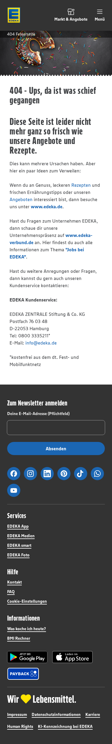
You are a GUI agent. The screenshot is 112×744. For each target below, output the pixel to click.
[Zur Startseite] (13, 15)
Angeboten (21, 199)
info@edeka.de (41, 343)
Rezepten (81, 185)
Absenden (56, 448)
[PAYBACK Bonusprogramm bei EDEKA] (23, 674)
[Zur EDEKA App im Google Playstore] (27, 657)
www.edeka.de (46, 206)
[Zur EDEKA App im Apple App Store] (72, 657)
